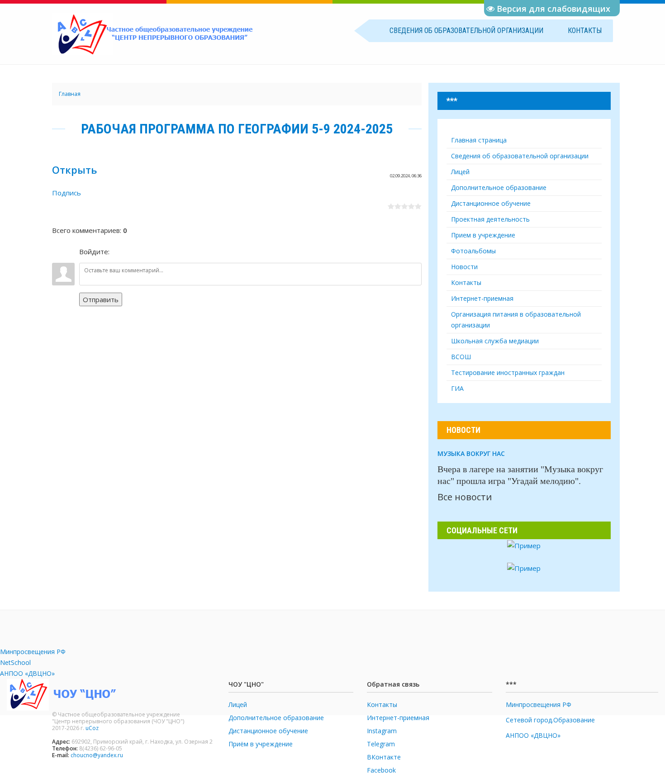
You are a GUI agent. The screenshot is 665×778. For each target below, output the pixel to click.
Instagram (382, 730)
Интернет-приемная (398, 717)
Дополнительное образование (276, 717)
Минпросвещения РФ (33, 651)
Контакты (585, 30)
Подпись (66, 192)
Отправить (101, 299)
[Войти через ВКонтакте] (133, 251)
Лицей (237, 704)
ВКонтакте (384, 757)
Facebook (381, 770)
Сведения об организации (466, 30)
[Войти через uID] (118, 251)
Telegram (381, 744)
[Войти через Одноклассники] (164, 251)
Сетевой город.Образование (550, 720)
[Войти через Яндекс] (149, 251)
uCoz (92, 728)
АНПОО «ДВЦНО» (27, 673)
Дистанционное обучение (268, 730)
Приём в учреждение (260, 744)
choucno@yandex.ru (97, 755)
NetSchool (15, 662)
